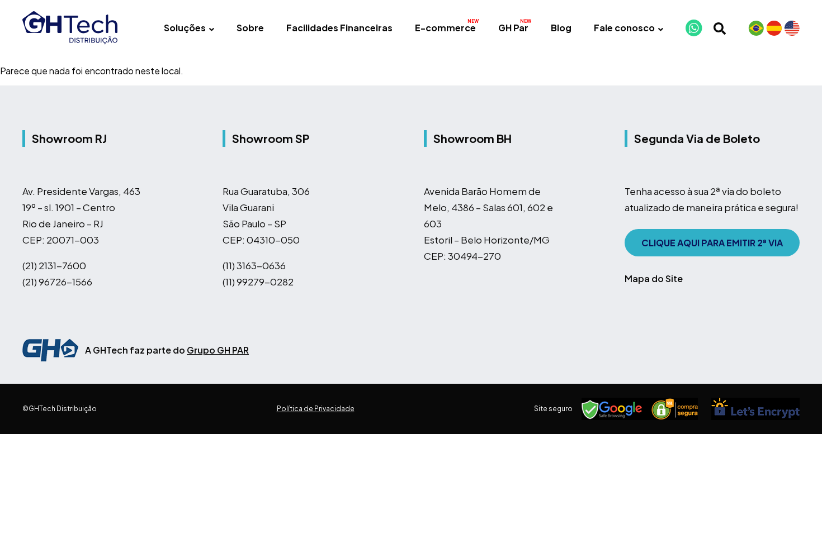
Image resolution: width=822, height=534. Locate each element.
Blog (561, 28)
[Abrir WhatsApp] (794, 506)
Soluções (185, 28)
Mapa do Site (654, 278)
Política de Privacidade (316, 408)
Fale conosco (624, 28)
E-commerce (445, 28)
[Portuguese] (756, 28)
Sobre (250, 28)
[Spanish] (774, 28)
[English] (792, 28)
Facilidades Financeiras (339, 28)
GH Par (513, 28)
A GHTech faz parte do (167, 350)
